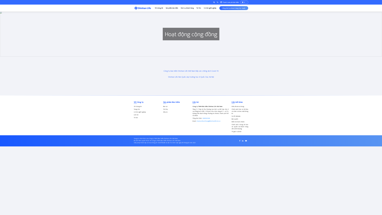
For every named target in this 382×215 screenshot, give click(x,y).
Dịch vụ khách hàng (187, 8)
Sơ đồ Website (236, 116)
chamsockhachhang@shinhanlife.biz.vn (208, 121)
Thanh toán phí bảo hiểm (230, 2)
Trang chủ (137, 109)
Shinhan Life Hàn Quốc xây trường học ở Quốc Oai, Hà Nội (191, 77)
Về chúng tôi (159, 8)
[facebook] (240, 141)
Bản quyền (235, 119)
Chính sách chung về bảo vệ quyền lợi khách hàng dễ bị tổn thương (240, 127)
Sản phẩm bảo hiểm (172, 8)
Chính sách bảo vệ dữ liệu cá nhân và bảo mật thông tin (240, 111)
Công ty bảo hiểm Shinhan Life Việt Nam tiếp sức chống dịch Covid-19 (191, 71)
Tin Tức (198, 8)
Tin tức (136, 117)
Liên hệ (136, 115)
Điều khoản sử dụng (238, 106)
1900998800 (206, 118)
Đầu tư (165, 112)
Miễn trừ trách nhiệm (238, 122)
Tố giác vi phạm (236, 131)
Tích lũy (165, 109)
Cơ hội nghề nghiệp (210, 8)
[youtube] (246, 141)
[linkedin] (243, 141)
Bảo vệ (165, 106)
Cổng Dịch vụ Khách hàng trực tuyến (233, 8)
